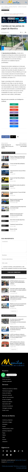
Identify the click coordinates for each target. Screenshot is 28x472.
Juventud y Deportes (13, 6)
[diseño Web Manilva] (14, 20)
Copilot (14, 123)
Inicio (2, 6)
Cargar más (13, 311)
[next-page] (5, 234)
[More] (17, 136)
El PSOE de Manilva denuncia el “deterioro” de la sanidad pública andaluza (17, 282)
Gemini (14, 112)
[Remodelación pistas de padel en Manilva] (5, 187)
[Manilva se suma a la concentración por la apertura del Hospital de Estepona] (5, 306)
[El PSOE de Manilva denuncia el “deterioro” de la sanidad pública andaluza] (5, 283)
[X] (22, 451)
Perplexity (14, 118)
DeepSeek (14, 120)
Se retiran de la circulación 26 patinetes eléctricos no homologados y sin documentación (18, 321)
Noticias (6, 6)
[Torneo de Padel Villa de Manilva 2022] (5, 180)
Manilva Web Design (20, 460)
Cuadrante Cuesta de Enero (16, 224)
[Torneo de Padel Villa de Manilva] (5, 165)
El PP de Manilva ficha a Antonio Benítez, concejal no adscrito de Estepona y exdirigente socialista (17, 343)
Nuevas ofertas (13, 229)
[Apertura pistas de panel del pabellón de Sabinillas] (5, 201)
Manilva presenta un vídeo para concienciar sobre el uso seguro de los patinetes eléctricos (18, 328)
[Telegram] (14, 451)
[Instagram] (7, 451)
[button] (3, 375)
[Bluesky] (11, 455)
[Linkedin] (11, 451)
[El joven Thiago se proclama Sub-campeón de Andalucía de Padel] (5, 158)
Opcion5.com (10, 462)
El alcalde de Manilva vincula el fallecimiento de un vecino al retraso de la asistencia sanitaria (18, 298)
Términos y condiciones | (20, 466)
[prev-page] (2, 234)
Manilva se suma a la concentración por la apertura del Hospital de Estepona (18, 305)
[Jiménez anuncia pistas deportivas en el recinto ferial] (5, 208)
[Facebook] (3, 451)
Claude (14, 107)
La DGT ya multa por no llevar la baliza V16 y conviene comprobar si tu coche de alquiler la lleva (18, 336)
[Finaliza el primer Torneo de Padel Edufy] (5, 194)
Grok (14, 115)
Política (3, 210)
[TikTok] (18, 451)
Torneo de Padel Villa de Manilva (17, 163)
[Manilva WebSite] (14, 2)
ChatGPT (14, 104)
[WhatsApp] (3, 455)
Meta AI (14, 126)
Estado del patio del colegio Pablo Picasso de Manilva (7, 146)
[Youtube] (7, 455)
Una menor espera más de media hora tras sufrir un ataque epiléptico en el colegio (18, 290)
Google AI (14, 109)
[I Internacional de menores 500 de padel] (5, 172)
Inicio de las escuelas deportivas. (17, 219)
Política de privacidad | (8, 466)
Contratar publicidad (21, 468)
